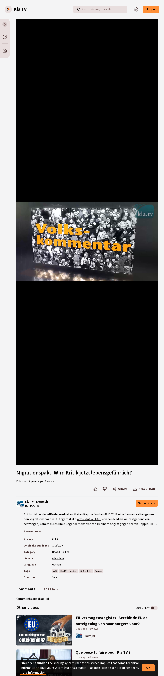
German (56, 564)
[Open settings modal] (136, 9)
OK (148, 668)
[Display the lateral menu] (4, 24)
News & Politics (60, 552)
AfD (55, 571)
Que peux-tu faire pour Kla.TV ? (103, 652)
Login (151, 9)
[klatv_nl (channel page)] (79, 636)
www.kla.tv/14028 (89, 519)
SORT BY (50, 589)
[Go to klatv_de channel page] (22, 505)
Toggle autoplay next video (154, 608)
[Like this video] (95, 489)
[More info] (5, 37)
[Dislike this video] (105, 489)
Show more (31, 532)
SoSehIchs (86, 571)
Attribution (58, 558)
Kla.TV (63, 571)
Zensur (98, 571)
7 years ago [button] (36, 481)
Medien (73, 571)
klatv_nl (89, 636)
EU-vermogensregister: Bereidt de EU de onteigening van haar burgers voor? (112, 621)
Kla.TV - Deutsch (36, 502)
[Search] (79, 9)
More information (33, 672)
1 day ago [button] (82, 629)
